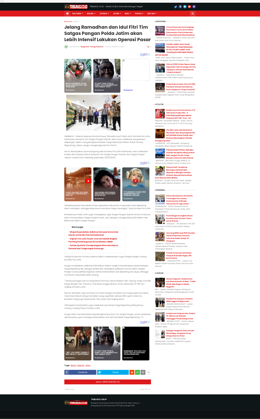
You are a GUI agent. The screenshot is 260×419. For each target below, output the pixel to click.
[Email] (143, 372)
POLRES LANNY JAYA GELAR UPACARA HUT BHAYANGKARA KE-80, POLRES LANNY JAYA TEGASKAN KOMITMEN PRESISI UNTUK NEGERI (174, 49)
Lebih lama (145, 389)
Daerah (80, 365)
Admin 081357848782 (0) (108, 382)
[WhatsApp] (137, 372)
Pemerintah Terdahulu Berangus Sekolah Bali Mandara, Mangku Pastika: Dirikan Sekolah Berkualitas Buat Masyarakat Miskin (173, 172)
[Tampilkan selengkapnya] (148, 372)
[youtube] (189, 6)
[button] (193, 14)
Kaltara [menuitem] (76, 13)
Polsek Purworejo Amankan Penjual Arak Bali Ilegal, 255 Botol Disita (178, 255)
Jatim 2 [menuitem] (103, 13)
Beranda (68, 21)
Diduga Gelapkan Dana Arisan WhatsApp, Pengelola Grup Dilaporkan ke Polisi (180, 333)
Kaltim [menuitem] (151, 13)
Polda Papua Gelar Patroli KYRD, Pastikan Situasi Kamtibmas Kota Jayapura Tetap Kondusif (181, 87)
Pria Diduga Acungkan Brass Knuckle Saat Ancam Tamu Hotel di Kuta (179, 218)
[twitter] (184, 6)
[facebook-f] (180, 6)
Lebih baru (70, 389)
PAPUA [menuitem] (138, 13)
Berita (76, 21)
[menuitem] (67, 14)
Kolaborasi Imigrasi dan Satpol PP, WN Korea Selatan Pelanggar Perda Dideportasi (180, 316)
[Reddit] (131, 372)
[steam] (175, 6)
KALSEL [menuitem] (90, 13)
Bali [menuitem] (127, 13)
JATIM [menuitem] (116, 13)
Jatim (88, 365)
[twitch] (194, 6)
